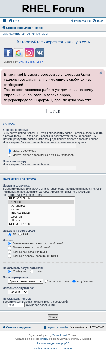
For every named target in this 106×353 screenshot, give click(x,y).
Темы (38, 271)
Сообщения (20, 271)
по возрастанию (59, 281)
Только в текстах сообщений (31, 247)
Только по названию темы (29, 251)
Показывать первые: (17, 298)
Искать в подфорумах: (19, 230)
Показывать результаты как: (23, 268)
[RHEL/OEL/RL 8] (41, 224)
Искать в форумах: (16, 185)
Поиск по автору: (15, 161)
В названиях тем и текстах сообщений (37, 243)
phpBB (44, 338)
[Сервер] (41, 209)
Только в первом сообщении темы (35, 255)
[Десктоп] (41, 217)
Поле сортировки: (16, 277)
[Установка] (41, 206)
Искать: (8, 240)
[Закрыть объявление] (100, 73)
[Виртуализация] (41, 213)
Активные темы (37, 33)
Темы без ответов (13, 33)
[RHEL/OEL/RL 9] (41, 198)
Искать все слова (24, 150)
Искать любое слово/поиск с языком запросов (43, 154)
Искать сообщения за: (18, 288)
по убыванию (85, 281)
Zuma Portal (59, 335)
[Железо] (41, 220)
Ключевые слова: (15, 129)
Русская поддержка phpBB (53, 343)
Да (14, 233)
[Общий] (41, 202)
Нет (25, 233)
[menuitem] (13, 21)
